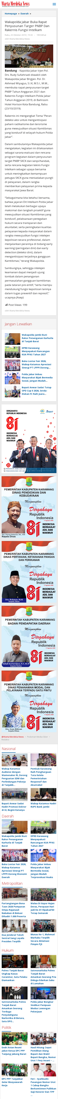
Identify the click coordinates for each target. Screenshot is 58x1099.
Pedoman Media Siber (37, 736)
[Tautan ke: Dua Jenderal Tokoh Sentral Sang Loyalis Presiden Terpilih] (15, 925)
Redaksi (5, 739)
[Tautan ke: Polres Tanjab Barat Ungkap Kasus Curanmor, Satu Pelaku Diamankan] (15, 961)
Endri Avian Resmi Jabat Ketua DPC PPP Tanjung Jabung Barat (14, 1050)
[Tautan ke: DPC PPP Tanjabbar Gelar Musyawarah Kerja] (15, 1070)
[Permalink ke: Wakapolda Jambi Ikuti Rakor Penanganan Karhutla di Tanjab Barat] (12, 339)
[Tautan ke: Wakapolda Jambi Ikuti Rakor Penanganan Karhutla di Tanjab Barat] (15, 827)
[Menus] (54, 4)
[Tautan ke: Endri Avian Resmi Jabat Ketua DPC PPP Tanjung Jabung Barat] (15, 1038)
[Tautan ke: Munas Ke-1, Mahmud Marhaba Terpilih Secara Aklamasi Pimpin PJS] (43, 925)
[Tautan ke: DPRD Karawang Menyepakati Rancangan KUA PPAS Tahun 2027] (43, 827)
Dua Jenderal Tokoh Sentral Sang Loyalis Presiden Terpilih (13, 938)
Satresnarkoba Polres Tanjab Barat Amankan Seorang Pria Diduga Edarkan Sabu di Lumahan (43, 977)
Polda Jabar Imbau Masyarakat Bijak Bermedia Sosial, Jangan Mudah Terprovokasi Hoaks (42, 871)
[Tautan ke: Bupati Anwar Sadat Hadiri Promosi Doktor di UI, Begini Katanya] (15, 794)
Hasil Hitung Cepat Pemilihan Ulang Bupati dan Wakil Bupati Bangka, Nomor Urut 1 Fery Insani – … (43, 1054)
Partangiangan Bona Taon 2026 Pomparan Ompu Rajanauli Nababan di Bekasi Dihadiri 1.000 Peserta (14, 910)
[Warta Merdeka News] (15, 3)
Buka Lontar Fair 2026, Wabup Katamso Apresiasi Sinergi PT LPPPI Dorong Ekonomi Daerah (14, 871)
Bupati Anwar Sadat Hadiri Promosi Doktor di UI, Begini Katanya (14, 806)
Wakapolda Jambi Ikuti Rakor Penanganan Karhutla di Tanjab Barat (37, 338)
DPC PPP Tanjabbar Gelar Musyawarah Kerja (12, 1082)
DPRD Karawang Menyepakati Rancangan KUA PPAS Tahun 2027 (36, 351)
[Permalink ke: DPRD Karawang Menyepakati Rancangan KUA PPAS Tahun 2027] (12, 352)
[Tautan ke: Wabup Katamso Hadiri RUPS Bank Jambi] (43, 794)
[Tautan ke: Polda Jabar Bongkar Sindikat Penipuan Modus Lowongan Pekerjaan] (43, 993)
